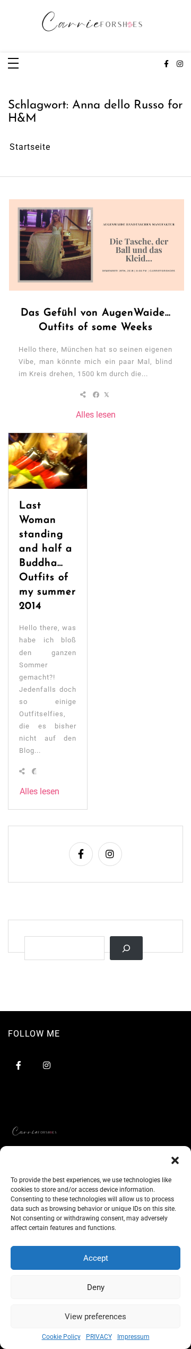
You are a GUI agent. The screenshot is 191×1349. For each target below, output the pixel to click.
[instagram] (180, 64)
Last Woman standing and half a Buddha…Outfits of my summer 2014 (47, 556)
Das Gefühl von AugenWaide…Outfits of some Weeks (96, 320)
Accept (95, 1258)
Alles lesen (96, 415)
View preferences (95, 1316)
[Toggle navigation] (13, 64)
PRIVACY (99, 1337)
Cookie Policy (61, 1337)
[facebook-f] (166, 64)
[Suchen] (126, 948)
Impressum (133, 1337)
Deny (96, 1287)
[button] (175, 1159)
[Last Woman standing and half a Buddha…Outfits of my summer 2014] (47, 461)
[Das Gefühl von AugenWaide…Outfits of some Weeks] (96, 245)
